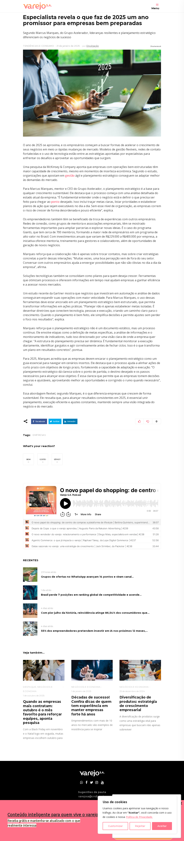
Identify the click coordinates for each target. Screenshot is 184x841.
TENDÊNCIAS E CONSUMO (38, 46)
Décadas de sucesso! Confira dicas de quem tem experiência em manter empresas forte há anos (91, 705)
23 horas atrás (48, 572)
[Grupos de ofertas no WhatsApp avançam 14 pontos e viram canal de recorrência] (30, 574)
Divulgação (92, 46)
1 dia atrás (46, 590)
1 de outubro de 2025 (33, 695)
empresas (39, 435)
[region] (137, 815)
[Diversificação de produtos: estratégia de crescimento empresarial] (140, 670)
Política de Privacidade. (139, 817)
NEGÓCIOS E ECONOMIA (86, 686)
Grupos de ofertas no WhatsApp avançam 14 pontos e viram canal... (87, 576)
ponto (55, 202)
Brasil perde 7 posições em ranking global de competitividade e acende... (91, 594)
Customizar (115, 826)
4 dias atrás (47, 608)
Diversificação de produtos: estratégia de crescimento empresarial (138, 703)
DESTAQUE (29, 686)
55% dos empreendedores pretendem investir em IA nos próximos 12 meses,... (94, 630)
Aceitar (162, 826)
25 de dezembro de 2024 (132, 691)
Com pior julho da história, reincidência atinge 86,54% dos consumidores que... (95, 612)
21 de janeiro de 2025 (68, 46)
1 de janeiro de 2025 (81, 691)
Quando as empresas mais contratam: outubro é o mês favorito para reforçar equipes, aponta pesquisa (42, 712)
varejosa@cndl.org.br (92, 796)
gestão (70, 176)
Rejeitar (140, 826)
